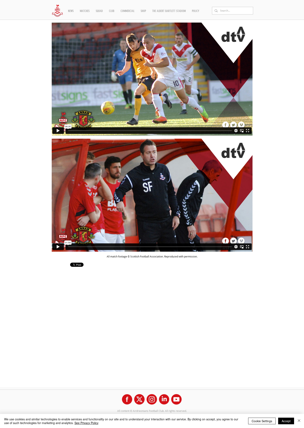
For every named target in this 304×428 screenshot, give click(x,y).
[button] (71, 11)
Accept (286, 421)
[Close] (299, 421)
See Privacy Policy (86, 423)
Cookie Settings (262, 421)
